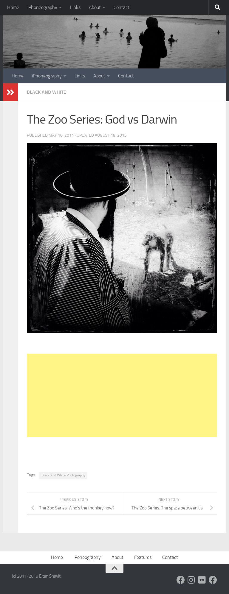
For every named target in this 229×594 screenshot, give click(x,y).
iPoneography (87, 557)
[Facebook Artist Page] (213, 580)
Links (75, 7)
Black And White (46, 92)
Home (13, 7)
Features (142, 557)
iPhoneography (42, 7)
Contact (121, 7)
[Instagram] (191, 580)
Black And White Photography (63, 475)
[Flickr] (202, 580)
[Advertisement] (122, 395)
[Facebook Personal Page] (181, 580)
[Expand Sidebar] (10, 92)
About (95, 7)
